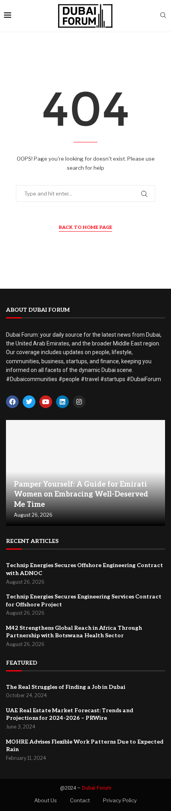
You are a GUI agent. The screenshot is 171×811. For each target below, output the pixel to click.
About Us (45, 800)
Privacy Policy (120, 800)
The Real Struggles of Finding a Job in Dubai (65, 687)
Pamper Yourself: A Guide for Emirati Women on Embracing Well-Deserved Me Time (81, 494)
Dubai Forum (96, 788)
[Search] (163, 15)
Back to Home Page (85, 227)
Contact (80, 800)
